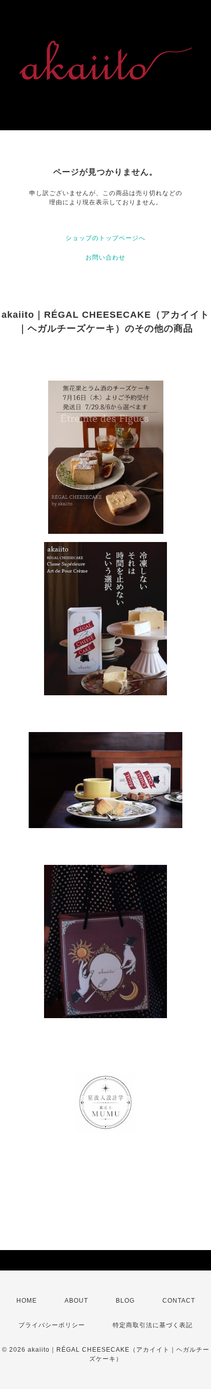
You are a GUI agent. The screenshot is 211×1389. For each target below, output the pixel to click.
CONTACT (178, 1300)
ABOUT (76, 1300)
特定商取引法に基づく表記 (153, 1325)
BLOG (125, 1300)
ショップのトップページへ (105, 238)
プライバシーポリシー (51, 1325)
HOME (26, 1300)
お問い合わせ (105, 257)
